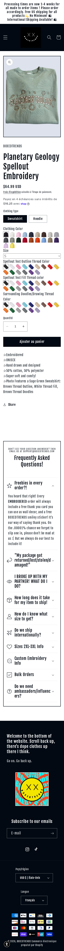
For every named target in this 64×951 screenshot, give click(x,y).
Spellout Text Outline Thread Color (26, 261)
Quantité (8, 318)
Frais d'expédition (12, 192)
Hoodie (38, 219)
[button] (5, 37)
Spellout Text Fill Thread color (23, 278)
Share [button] (12, 404)
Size (6, 251)
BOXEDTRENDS (24, 941)
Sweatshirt (15, 219)
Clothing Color (13, 229)
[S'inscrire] (52, 833)
